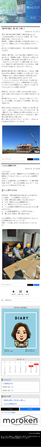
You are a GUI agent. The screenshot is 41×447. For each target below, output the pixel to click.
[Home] (2, 300)
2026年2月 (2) (8, 383)
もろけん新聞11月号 (9, 165)
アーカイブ (7, 380)
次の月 (27, 292)
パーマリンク (7, 159)
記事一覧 (20, 294)
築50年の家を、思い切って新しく (13, 28)
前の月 (14, 292)
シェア (31, 159)
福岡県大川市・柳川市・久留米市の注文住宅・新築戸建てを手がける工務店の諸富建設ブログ (20, 11)
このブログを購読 (9, 412)
